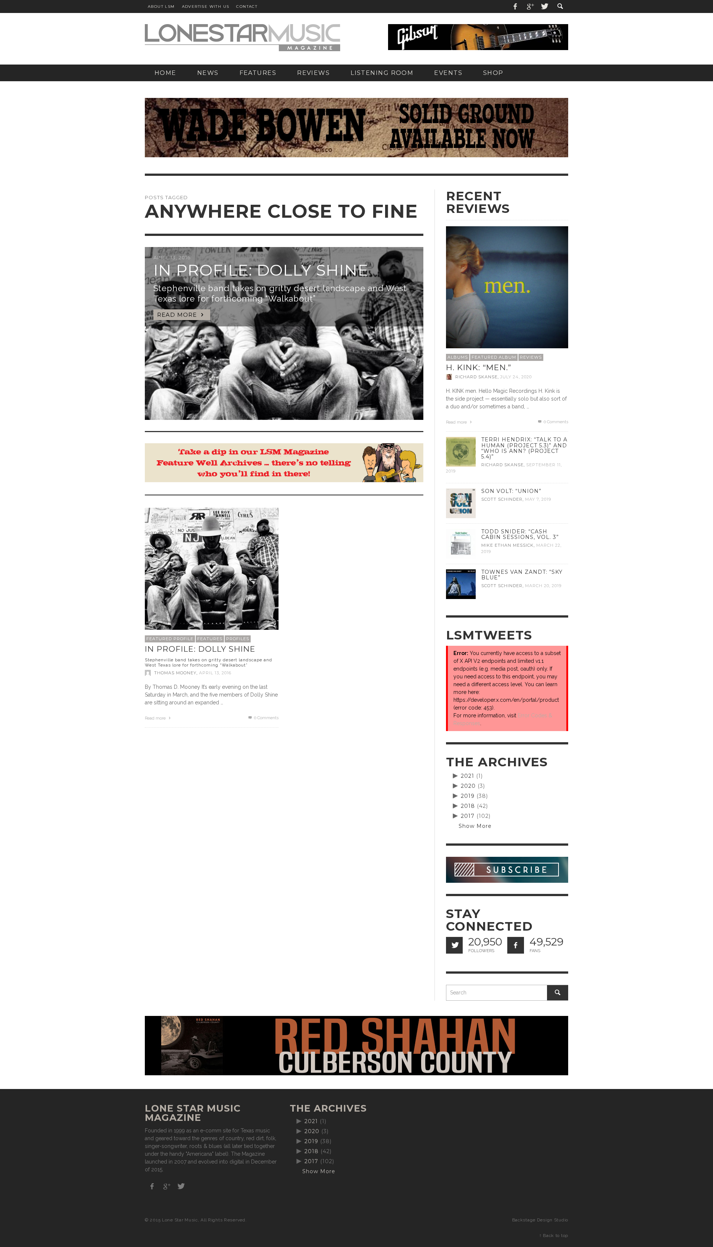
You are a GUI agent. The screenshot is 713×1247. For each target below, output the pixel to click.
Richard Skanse (476, 376)
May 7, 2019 (538, 499)
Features (209, 638)
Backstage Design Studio (540, 1220)
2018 (468, 806)
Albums (457, 357)
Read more (156, 718)
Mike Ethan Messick (507, 545)
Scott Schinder (501, 499)
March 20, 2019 (543, 585)
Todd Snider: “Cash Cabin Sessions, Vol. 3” (520, 534)
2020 (468, 786)
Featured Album (494, 357)
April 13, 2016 (215, 672)
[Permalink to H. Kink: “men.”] (507, 287)
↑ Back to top (553, 1235)
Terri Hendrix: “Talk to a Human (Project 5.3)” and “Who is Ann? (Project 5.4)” (524, 448)
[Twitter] (544, 6)
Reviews (531, 357)
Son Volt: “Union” (511, 491)
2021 (467, 776)
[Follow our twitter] (454, 945)
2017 (468, 816)
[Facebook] (515, 6)
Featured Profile (169, 638)
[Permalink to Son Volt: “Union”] (461, 503)
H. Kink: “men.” (478, 367)
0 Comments (266, 717)
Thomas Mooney (175, 672)
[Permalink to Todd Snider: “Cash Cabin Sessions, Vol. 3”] (461, 543)
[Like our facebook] (515, 945)
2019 (468, 796)
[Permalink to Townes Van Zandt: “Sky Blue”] (461, 584)
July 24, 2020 (516, 376)
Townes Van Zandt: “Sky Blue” (522, 575)
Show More (475, 826)
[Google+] (530, 6)
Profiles (237, 638)
